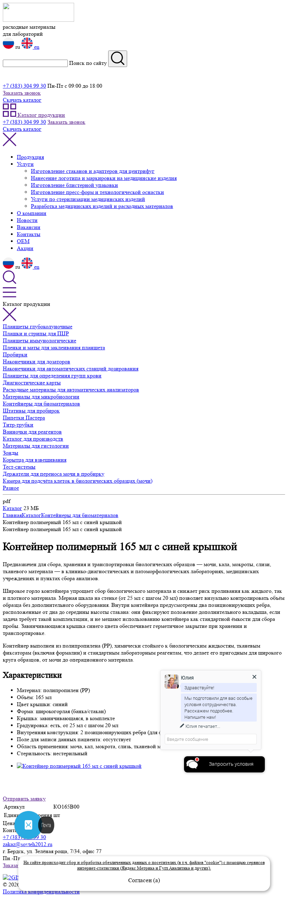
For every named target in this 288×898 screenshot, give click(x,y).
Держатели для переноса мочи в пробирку (53, 473)
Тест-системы (19, 466)
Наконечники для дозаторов (36, 361)
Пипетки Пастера (24, 417)
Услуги (25, 164)
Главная (12, 515)
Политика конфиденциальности (41, 891)
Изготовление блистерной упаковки (74, 185)
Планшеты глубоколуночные (37, 326)
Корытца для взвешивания (34, 459)
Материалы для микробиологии (41, 396)
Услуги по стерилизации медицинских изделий (88, 199)
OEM (23, 241)
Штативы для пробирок (31, 410)
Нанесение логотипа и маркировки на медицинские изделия (104, 178)
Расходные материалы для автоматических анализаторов (71, 389)
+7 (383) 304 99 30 (24, 85)
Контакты (28, 234)
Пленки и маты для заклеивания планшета (54, 347)
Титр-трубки (18, 424)
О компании (31, 213)
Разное (11, 487)
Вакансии (28, 227)
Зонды (10, 452)
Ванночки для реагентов (32, 431)
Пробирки (15, 354)
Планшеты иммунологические (39, 340)
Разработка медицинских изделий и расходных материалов (102, 206)
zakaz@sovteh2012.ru (27, 844)
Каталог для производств (33, 438)
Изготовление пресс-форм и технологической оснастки (97, 192)
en (36, 46)
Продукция (30, 157)
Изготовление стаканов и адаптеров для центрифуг (93, 171)
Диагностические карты (32, 382)
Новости (27, 220)
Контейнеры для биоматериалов (41, 403)
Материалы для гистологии (36, 445)
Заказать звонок (22, 92)
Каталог (12, 508)
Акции (25, 248)
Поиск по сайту (88, 63)
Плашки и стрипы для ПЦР (36, 333)
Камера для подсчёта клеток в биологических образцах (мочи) (77, 480)
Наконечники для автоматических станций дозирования (70, 368)
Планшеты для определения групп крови (52, 375)
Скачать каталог (22, 99)
